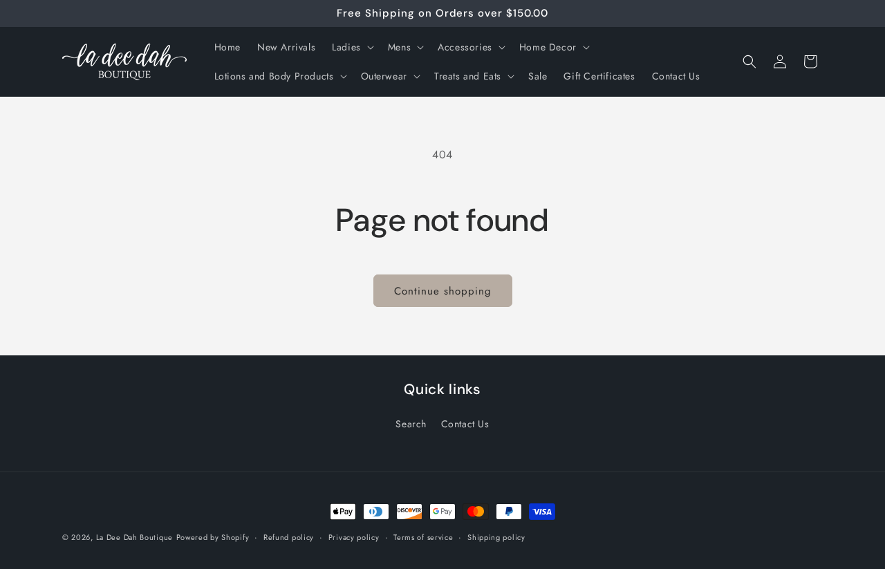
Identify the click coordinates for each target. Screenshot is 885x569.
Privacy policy (354, 536)
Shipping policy (496, 536)
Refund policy (288, 536)
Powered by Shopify (213, 537)
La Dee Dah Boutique (134, 537)
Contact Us (465, 424)
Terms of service (423, 536)
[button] (352, 47)
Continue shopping (443, 291)
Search (411, 424)
